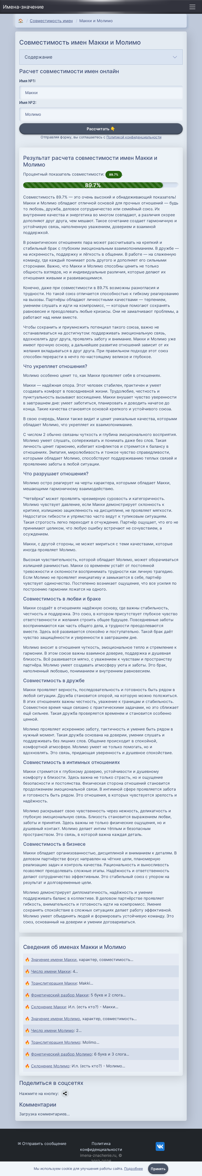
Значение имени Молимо (55, 1018)
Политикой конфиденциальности (133, 137)
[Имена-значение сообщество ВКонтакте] (160, 1146)
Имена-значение (23, 7)
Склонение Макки (48, 1006)
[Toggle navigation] (192, 7)
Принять (158, 1169)
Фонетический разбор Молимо (61, 1054)
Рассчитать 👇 (101, 128)
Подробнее (133, 1168)
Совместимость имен (51, 20)
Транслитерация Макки (54, 983)
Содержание (38, 57)
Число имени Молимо (52, 1030)
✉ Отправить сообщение (42, 1143)
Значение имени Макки (54, 959)
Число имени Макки (50, 971)
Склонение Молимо (50, 1065)
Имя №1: (27, 80)
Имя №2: (27, 102)
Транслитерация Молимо (55, 1042)
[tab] (101, 57)
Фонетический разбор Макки (59, 995)
